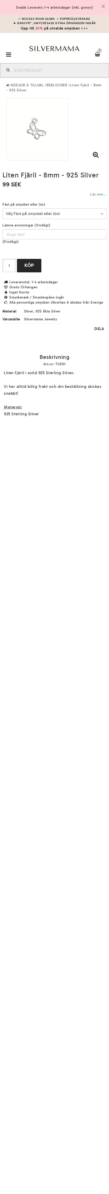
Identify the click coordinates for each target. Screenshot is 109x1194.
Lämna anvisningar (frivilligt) (26, 225)
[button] (95, 155)
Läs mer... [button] (98, 194)
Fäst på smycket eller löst (24, 204)
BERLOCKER (57, 85)
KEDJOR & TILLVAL (27, 85)
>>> (84, 28)
